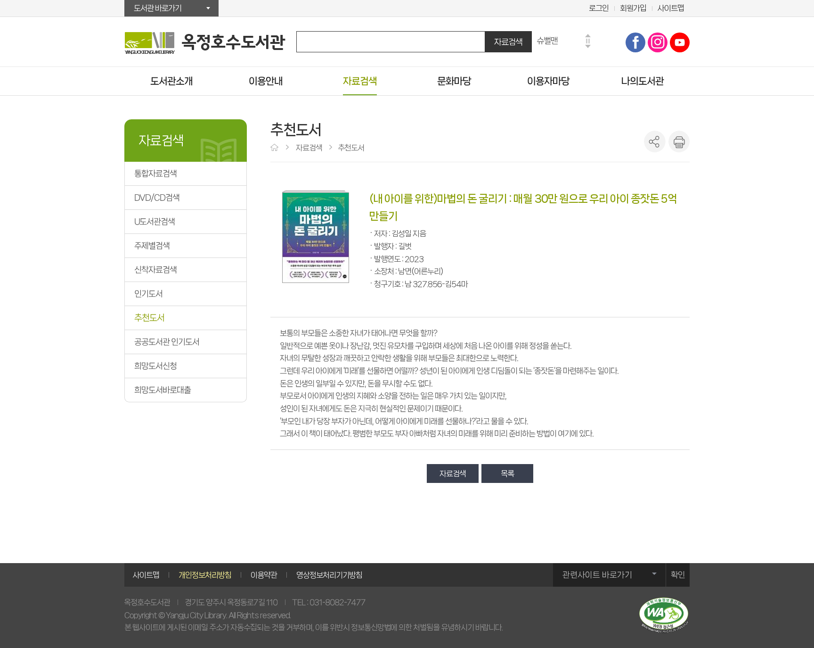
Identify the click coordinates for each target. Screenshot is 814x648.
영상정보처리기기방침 (329, 575)
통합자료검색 (155, 173)
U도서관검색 (154, 221)
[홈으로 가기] (275, 148)
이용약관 (264, 575)
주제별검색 (152, 245)
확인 (678, 575)
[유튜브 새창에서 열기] (680, 42)
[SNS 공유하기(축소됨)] (655, 141)
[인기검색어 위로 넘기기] (588, 35)
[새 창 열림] (664, 615)
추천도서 (149, 318)
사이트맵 (671, 8)
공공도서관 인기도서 (166, 342)
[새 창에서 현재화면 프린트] (679, 141)
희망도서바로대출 (162, 390)
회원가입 (633, 8)
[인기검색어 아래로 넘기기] (588, 46)
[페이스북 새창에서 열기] (635, 42)
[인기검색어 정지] (588, 41)
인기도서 (148, 294)
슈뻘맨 (547, 40)
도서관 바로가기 (157, 8)
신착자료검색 (155, 270)
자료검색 (508, 41)
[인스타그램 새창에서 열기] (657, 42)
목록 (507, 473)
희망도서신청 (155, 366)
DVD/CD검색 (156, 197)
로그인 (599, 8)
